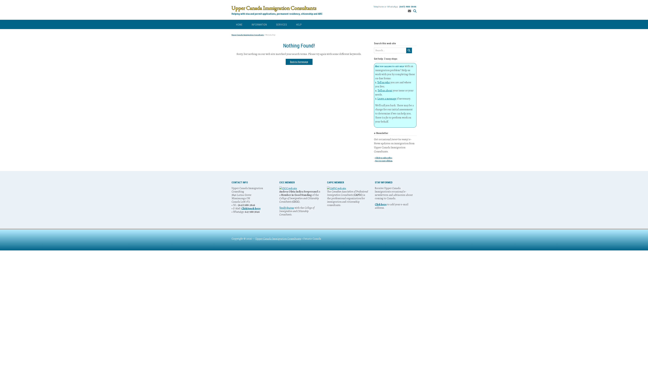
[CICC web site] (288, 188)
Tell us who (383, 82)
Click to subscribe (383, 157)
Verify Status (286, 208)
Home (239, 24)
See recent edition (383, 160)
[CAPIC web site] (336, 188)
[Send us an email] (409, 11)
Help (299, 24)
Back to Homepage (299, 61)
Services (281, 24)
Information (259, 24)
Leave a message (386, 99)
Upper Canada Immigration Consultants (274, 7)
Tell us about (385, 90)
